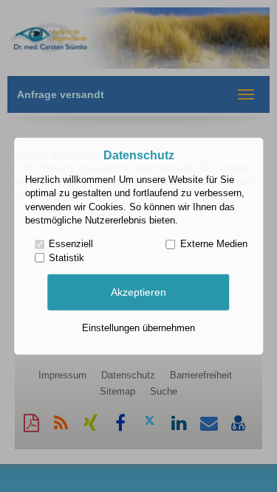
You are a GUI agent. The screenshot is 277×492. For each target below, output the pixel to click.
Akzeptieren (138, 292)
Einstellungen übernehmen (138, 327)
